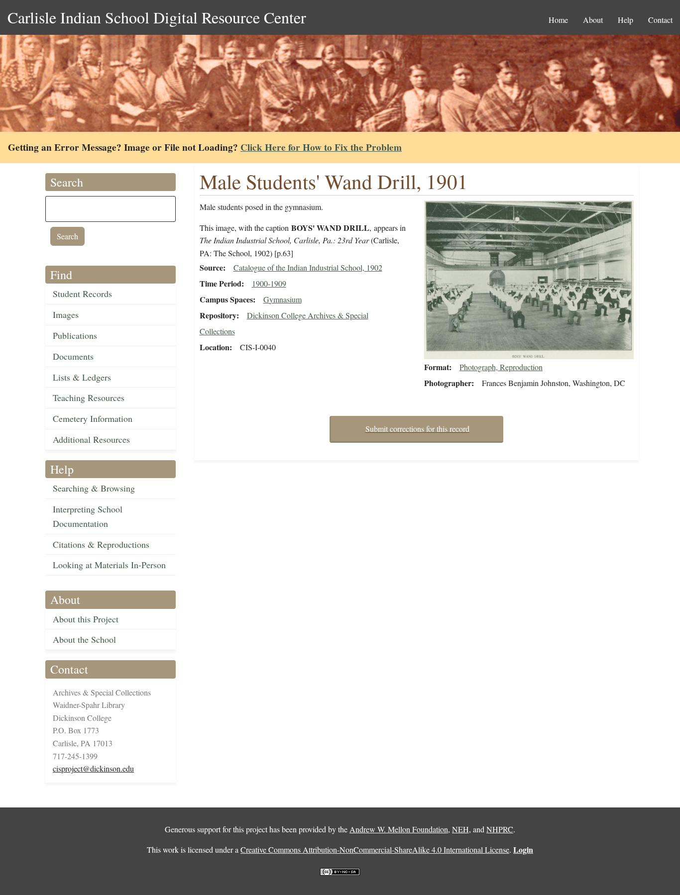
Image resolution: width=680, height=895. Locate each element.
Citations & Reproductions (101, 544)
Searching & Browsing (94, 488)
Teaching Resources (88, 397)
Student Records (82, 293)
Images (66, 314)
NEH (460, 829)
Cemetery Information (92, 418)
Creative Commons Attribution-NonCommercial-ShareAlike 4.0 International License (374, 849)
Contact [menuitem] (660, 19)
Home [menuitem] (558, 19)
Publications (75, 335)
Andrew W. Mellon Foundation (398, 829)
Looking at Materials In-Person (109, 565)
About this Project (85, 619)
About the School (84, 639)
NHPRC (499, 829)
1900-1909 (269, 283)
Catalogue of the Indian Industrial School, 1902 (307, 267)
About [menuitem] (593, 19)
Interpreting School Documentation (87, 516)
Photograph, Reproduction (501, 367)
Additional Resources (91, 439)
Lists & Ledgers (82, 377)
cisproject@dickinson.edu (93, 768)
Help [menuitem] (625, 19)
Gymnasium (282, 299)
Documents (73, 356)
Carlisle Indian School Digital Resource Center (156, 17)
